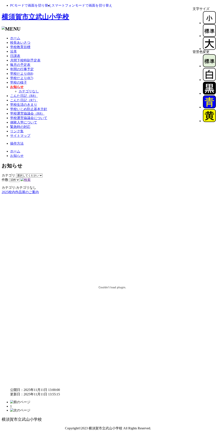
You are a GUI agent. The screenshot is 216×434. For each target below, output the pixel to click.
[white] (209, 79)
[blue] (209, 107)
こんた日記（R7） (24, 100)
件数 (5, 180)
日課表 (15, 56)
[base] (209, 66)
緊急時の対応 (20, 127)
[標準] (209, 36)
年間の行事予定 (22, 69)
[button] (30, 5)
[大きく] (209, 48)
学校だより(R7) (21, 78)
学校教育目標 (20, 47)
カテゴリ (8, 175)
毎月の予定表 (20, 64)
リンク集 (17, 131)
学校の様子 (18, 82)
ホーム (15, 38)
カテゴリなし (29, 91)
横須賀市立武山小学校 (35, 16)
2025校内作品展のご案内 (20, 192)
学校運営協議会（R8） (27, 113)
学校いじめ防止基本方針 (28, 109)
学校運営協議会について (28, 118)
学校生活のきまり (23, 104)
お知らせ (17, 155)
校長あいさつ (20, 42)
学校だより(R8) (21, 73)
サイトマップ (20, 135)
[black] (209, 93)
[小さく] (209, 23)
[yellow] (209, 121)
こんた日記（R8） (24, 96)
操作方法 (17, 143)
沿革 (13, 51)
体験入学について (23, 122)
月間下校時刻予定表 (25, 60)
